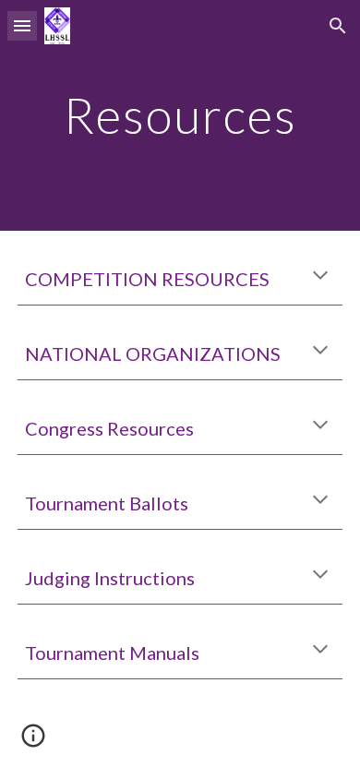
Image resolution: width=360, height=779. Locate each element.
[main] (180, 115)
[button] (22, 25)
